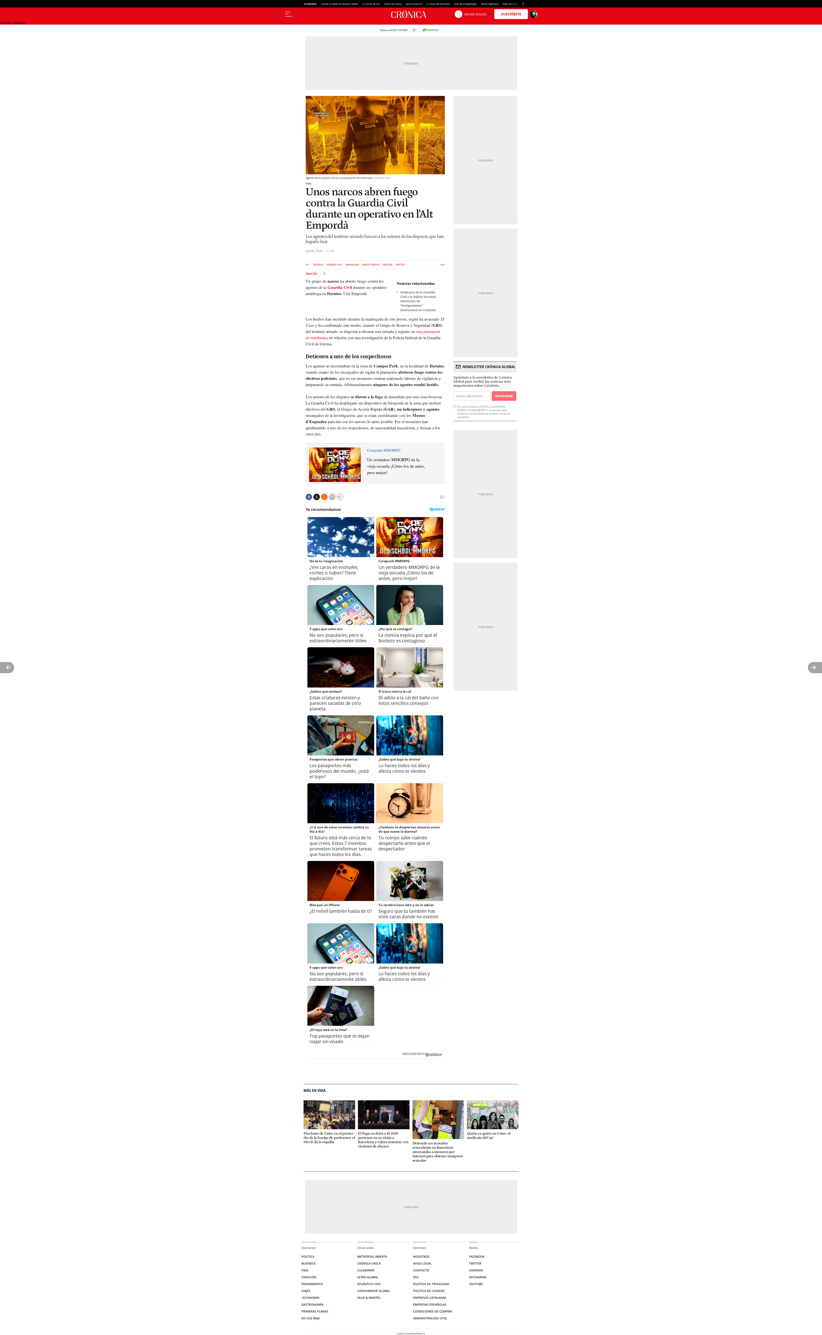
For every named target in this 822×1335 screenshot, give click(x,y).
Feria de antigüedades (465, 4)
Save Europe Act (414, 4)
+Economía (310, 1298)
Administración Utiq (430, 1318)
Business (308, 1263)
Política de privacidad (431, 1284)
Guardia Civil (334, 264)
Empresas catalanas (429, 1298)
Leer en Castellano (12, 22)
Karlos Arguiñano (490, 4)
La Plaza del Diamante (438, 4)
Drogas (387, 264)
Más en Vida (315, 1090)
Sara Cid (312, 273)
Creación (308, 1277)
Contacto (421, 1270)
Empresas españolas (430, 1304)
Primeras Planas (314, 1311)
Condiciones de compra (432, 1311)
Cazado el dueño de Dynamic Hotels (339, 4)
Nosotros (421, 1256)
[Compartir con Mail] (332, 497)
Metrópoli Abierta (372, 1256)
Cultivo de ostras (393, 4)
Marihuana (352, 264)
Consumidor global (373, 1291)
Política (307, 1256)
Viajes (305, 1291)
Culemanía (365, 1270)
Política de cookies (429, 1291)
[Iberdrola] (430, 30)
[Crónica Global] (411, 14)
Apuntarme (504, 396)
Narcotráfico (371, 264)
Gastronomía (312, 1304)
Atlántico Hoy (369, 1284)
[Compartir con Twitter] (316, 497)
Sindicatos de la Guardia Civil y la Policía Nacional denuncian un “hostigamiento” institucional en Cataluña (418, 301)
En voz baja (310, 1318)
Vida (308, 183)
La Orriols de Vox (371, 4)
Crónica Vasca (369, 1263)
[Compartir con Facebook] (309, 497)
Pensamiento (312, 1284)
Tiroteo (400, 264)
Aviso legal (422, 1263)
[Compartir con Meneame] (324, 497)
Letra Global (367, 1277)
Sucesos (318, 264)
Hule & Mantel (369, 1298)
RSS (415, 1277)
